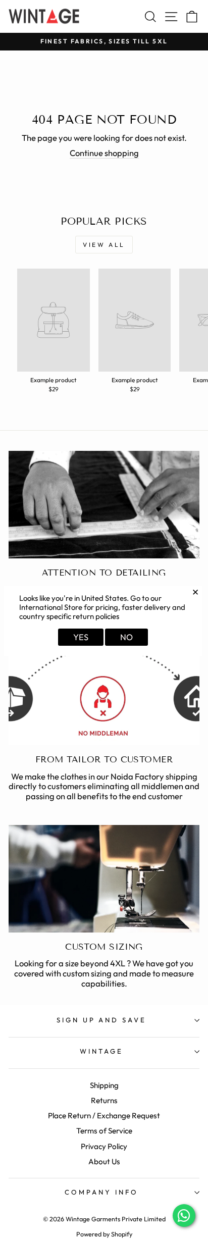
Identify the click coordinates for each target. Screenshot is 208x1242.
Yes (80, 637)
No (126, 637)
